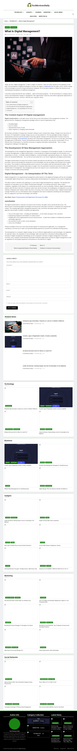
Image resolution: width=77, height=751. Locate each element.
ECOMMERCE (43, 597)
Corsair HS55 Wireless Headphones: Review (49, 545)
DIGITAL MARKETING (10, 597)
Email (8, 290)
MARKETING (47, 12)
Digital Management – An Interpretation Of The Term (19, 108)
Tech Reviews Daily (10, 34)
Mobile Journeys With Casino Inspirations (49, 520)
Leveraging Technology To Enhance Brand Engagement (17, 707)
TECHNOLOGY (18, 12)
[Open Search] (73, 14)
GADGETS (29, 12)
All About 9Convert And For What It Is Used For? (37, 351)
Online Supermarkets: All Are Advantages (49, 650)
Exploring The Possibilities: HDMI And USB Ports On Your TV (53, 568)
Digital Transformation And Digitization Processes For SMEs (30, 197)
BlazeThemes (22, 748)
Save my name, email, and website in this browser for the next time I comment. (28, 303)
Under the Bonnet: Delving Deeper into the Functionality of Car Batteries (44, 366)
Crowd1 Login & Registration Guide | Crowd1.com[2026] (39, 336)
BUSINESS (38, 12)
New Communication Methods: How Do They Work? (51, 707)
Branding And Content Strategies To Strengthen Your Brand (18, 625)
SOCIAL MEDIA (58, 12)
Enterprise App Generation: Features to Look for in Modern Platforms (43, 321)
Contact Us (63, 748)
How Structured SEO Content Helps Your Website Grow (17, 600)
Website (8, 296)
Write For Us (70, 748)
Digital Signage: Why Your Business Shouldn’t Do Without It (53, 488)
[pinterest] (6, 5)
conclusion (9, 110)
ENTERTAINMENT (9, 429)
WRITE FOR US (43, 16)
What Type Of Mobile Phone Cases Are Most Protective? (17, 545)
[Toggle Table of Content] (30, 102)
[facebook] (4, 5)
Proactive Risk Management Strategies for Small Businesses (53, 465)
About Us (56, 748)
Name (8, 284)
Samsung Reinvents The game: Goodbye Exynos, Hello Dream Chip (20, 568)
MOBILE (47, 517)
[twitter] (8, 5)
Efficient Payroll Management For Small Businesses (16, 488)
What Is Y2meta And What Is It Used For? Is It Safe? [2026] (68, 727)
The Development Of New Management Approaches (19, 106)
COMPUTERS (43, 565)
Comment (9, 265)
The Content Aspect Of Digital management (17, 104)
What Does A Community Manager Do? (13, 650)
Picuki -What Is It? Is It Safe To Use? (48, 682)
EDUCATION (33, 16)
